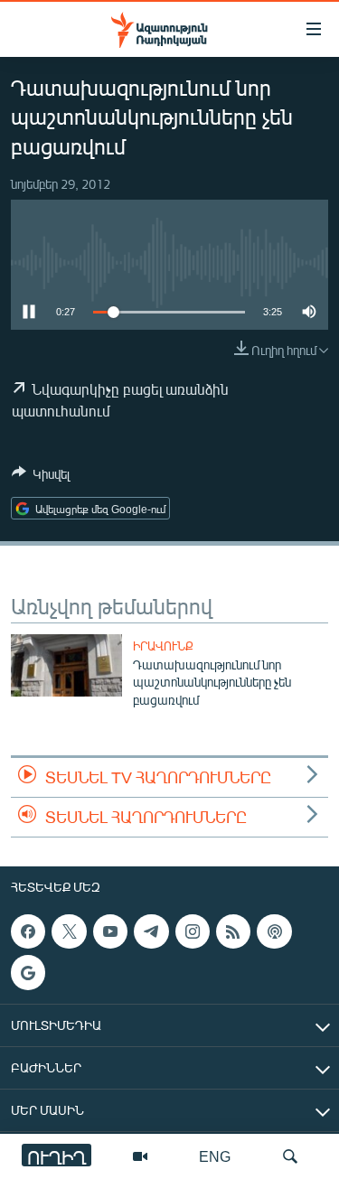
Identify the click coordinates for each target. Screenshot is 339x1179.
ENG (215, 1156)
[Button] (41, 477)
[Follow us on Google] (28, 973)
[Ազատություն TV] (140, 1156)
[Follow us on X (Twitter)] (69, 931)
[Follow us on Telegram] (151, 931)
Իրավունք (163, 646)
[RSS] (233, 931)
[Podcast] (274, 931)
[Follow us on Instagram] (192, 931)
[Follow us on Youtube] (110, 931)
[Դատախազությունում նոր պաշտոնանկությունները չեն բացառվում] (66, 665)
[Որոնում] (290, 1156)
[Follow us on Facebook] (28, 931)
